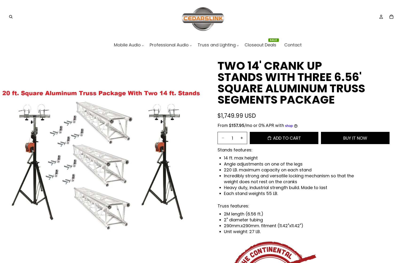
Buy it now (355, 138)
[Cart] (391, 17)
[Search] (11, 17)
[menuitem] (128, 45)
